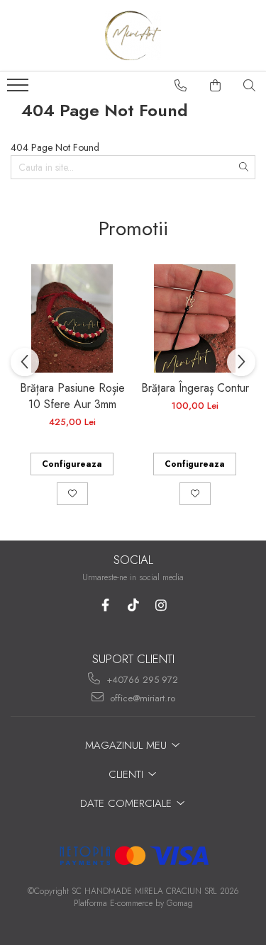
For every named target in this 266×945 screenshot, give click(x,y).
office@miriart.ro (141, 698)
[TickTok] (133, 605)
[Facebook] (105, 605)
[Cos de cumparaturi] (215, 86)
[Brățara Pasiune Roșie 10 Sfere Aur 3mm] (72, 318)
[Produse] (19, 89)
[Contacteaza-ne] (181, 86)
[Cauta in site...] (249, 86)
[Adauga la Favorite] (72, 493)
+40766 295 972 (141, 679)
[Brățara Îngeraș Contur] (194, 318)
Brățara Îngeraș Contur (195, 388)
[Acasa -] (133, 35)
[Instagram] (160, 605)
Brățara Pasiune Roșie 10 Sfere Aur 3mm (72, 396)
